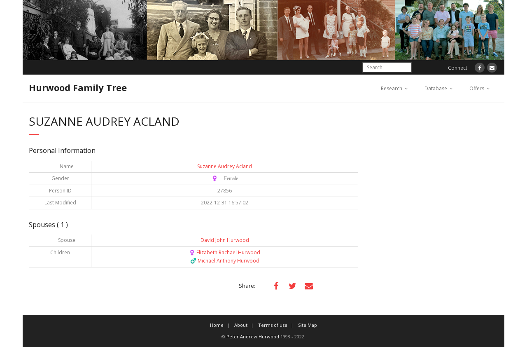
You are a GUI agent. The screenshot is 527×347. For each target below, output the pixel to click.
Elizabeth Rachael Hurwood (224, 252)
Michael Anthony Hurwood (224, 260)
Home (217, 325)
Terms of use (272, 325)
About (240, 325)
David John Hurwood (225, 240)
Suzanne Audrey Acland (224, 166)
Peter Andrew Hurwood (252, 336)
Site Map (307, 325)
